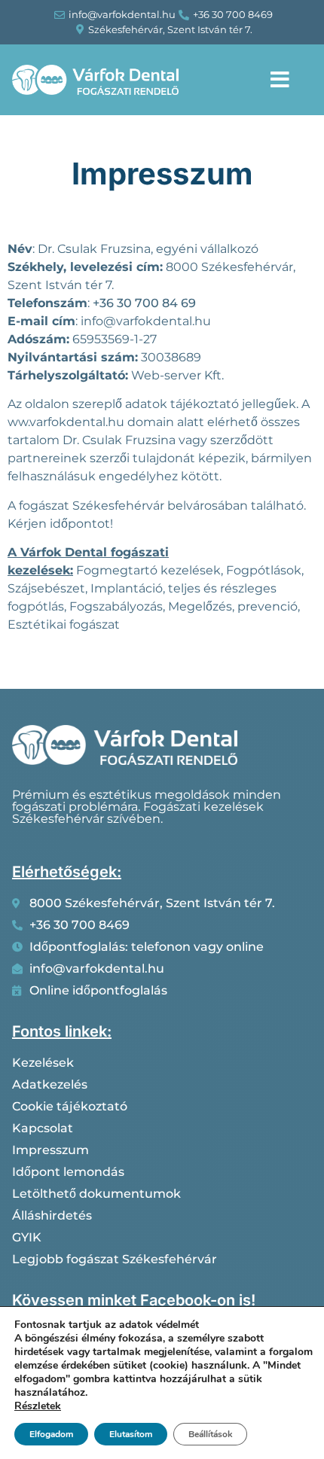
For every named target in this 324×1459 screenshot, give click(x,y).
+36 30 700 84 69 (144, 303)
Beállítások (210, 1434)
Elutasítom (130, 1434)
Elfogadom (51, 1434)
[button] (280, 80)
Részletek (37, 1406)
